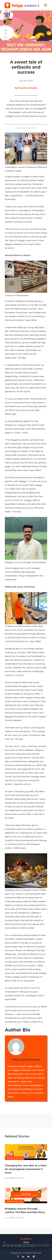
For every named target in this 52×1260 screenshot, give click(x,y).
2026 (26, 1242)
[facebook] (18, 1256)
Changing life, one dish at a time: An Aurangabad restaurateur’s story (26, 1169)
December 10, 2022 (15, 1178)
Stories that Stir (14, 1158)
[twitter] (28, 1256)
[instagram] (34, 1256)
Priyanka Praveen (27, 88)
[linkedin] (23, 1256)
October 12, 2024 (14, 1217)
